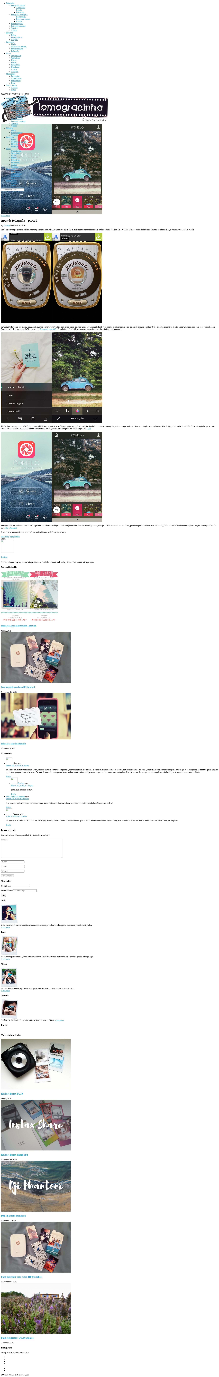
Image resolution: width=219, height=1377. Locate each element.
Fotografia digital (18, 5)
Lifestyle (9, 33)
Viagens (14, 40)
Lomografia (21, 17)
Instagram (20, 12)
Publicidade (16, 81)
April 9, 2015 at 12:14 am (16, 816)
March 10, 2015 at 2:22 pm (22, 785)
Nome (3, 886)
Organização (16, 56)
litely (7, 536)
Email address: (7, 890)
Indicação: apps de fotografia (13, 744)
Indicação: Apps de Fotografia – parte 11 (18, 626)
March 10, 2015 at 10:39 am (17, 765)
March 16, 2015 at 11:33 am (17, 799)
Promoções (15, 76)
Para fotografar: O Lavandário (17, 1337)
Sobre (13, 90)
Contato (14, 87)
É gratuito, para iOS (48, 329)
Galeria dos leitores (18, 46)
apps (3, 536)
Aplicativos (20, 8)
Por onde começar (18, 26)
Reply (8, 776)
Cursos (14, 69)
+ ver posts (5, 927)
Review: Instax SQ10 (12, 1093)
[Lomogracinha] (55, 123)
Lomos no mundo (23, 19)
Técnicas (14, 28)
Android (13, 528)
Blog (13, 83)
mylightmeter (15, 536)
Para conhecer (16, 37)
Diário (13, 35)
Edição (19, 10)
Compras (14, 71)
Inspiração (10, 42)
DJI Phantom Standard (13, 1215)
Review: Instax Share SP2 (14, 1154)
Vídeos (14, 30)
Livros (13, 60)
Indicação (15, 51)
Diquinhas (15, 67)
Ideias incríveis (17, 49)
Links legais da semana (15, 796)
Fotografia (10, 3)
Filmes (13, 62)
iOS (89, 428)
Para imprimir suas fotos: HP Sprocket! (18, 687)
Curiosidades (16, 78)
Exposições (15, 65)
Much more (10, 74)
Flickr (13, 44)
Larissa (7, 225)
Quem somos (11, 85)
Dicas (8, 53)
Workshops (15, 58)
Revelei (19, 21)
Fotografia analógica (19, 14)
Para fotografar (17, 24)
